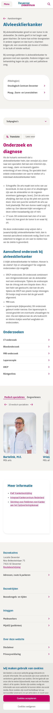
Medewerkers (10, 618)
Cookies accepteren (26, 698)
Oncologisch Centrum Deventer (23, 85)
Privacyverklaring (12, 654)
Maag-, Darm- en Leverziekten (22, 92)
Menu (6, 4)
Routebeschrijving (12, 567)
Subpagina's (12, 121)
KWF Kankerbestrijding (21, 493)
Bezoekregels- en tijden (15, 596)
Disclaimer (8, 647)
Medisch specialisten (14, 397)
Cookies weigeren (26, 706)
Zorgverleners (34, 397)
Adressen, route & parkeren (16, 575)
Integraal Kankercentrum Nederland (27, 497)
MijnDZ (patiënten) (12, 625)
